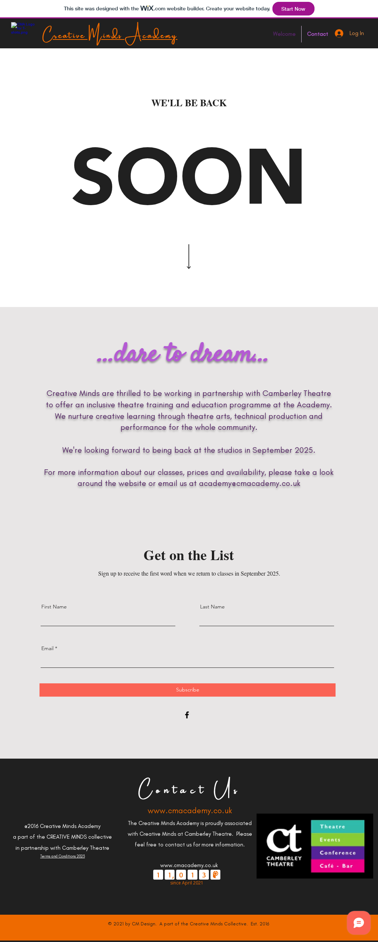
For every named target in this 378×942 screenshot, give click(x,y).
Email (47, 648)
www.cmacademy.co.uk (190, 810)
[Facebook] (187, 715)
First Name (54, 606)
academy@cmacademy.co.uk (249, 483)
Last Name (212, 606)
